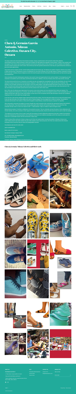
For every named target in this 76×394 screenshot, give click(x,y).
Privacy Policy (32, 373)
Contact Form (45, 371)
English (62, 6)
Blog (50, 6)
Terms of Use (31, 375)
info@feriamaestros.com (47, 373)
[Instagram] (7, 382)
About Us (45, 6)
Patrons (33, 6)
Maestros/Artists (27, 6)
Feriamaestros (10, 390)
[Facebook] (5, 382)
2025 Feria (39, 6)
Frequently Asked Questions (34, 371)
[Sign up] (70, 375)
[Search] (71, 6)
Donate (54, 6)
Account (67, 6)
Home (21, 6)
